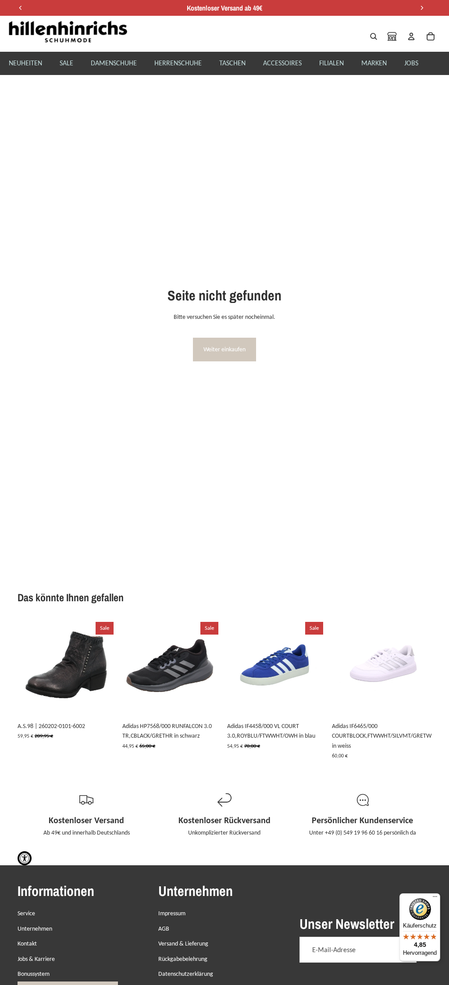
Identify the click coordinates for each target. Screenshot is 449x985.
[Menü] (435, 898)
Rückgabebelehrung (182, 959)
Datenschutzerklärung (185, 974)
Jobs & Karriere (36, 959)
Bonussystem (34, 974)
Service (26, 913)
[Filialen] (392, 36)
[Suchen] (373, 36)
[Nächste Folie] (107, 668)
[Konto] (411, 36)
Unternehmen (35, 928)
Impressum (171, 913)
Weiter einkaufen (224, 349)
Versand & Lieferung (183, 943)
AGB (163, 928)
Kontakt (27, 943)
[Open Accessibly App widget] (25, 858)
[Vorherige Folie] (27, 668)
